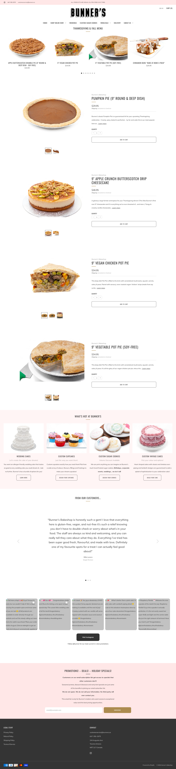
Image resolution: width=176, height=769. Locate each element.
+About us (127, 23)
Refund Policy (8, 736)
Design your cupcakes (66, 478)
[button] (85, 580)
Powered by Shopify (148, 765)
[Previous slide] (24, 113)
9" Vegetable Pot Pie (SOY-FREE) (115, 346)
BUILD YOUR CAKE (152, 478)
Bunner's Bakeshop (99, 95)
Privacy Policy (8, 732)
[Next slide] (79, 113)
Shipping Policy (9, 740)
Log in (161, 8)
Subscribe (117, 710)
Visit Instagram (88, 637)
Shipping (94, 108)
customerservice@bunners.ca (26, 2)
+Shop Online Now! (57, 23)
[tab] (81, 73)
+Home (45, 23)
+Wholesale (104, 23)
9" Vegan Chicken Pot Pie (110, 262)
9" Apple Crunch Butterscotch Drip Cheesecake (119, 180)
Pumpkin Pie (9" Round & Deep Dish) (118, 98)
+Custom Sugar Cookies (88, 23)
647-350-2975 (12, 2)
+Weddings (73, 23)
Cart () (169, 8)
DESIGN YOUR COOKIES (109, 478)
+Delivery (117, 23)
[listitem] (88, 2)
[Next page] (168, 54)
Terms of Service (9, 744)
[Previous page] (8, 54)
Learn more (102, 123)
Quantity (94, 129)
